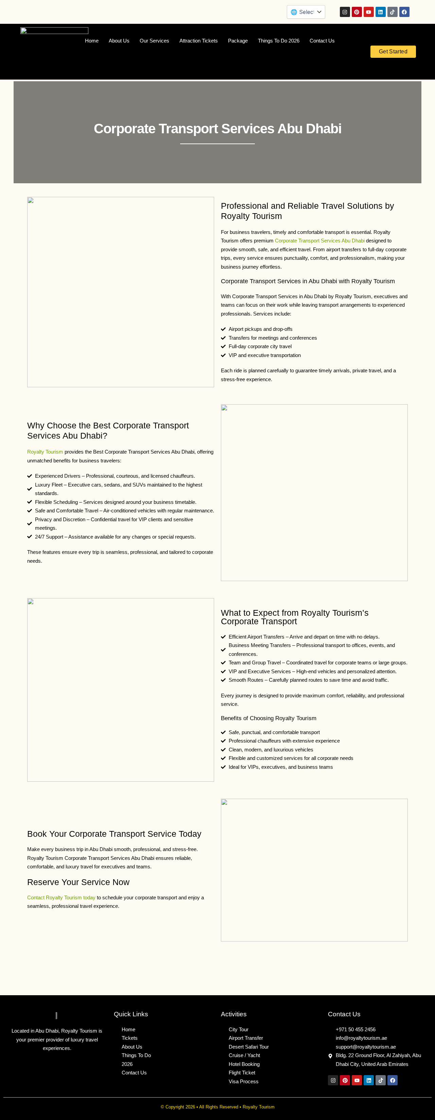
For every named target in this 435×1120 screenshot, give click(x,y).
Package (238, 41)
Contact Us (322, 41)
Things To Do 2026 (278, 41)
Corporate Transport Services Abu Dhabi (320, 240)
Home (92, 41)
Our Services (154, 41)
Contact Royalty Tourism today (61, 897)
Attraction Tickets (198, 41)
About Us (119, 41)
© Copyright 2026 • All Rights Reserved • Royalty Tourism (218, 1106)
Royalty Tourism (45, 452)
